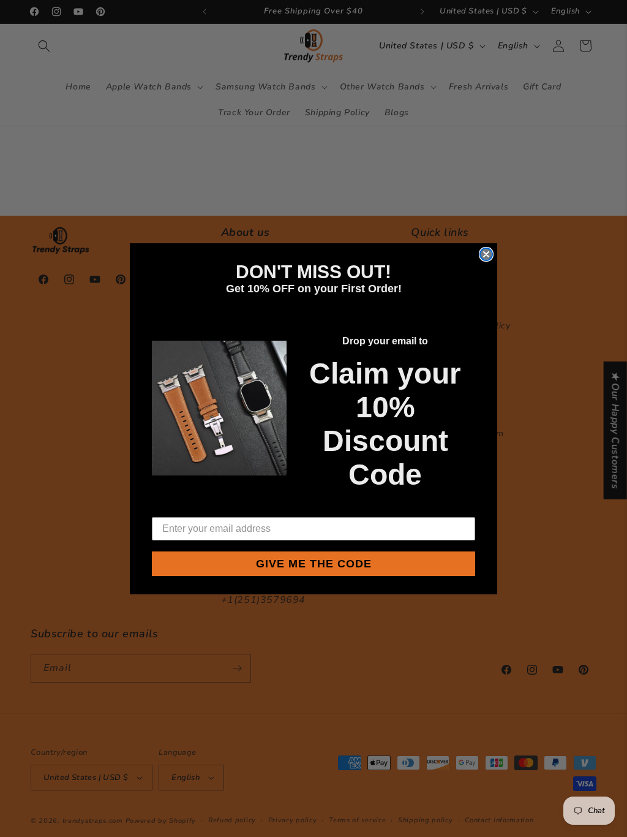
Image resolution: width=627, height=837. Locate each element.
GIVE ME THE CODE (314, 564)
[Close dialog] (486, 254)
